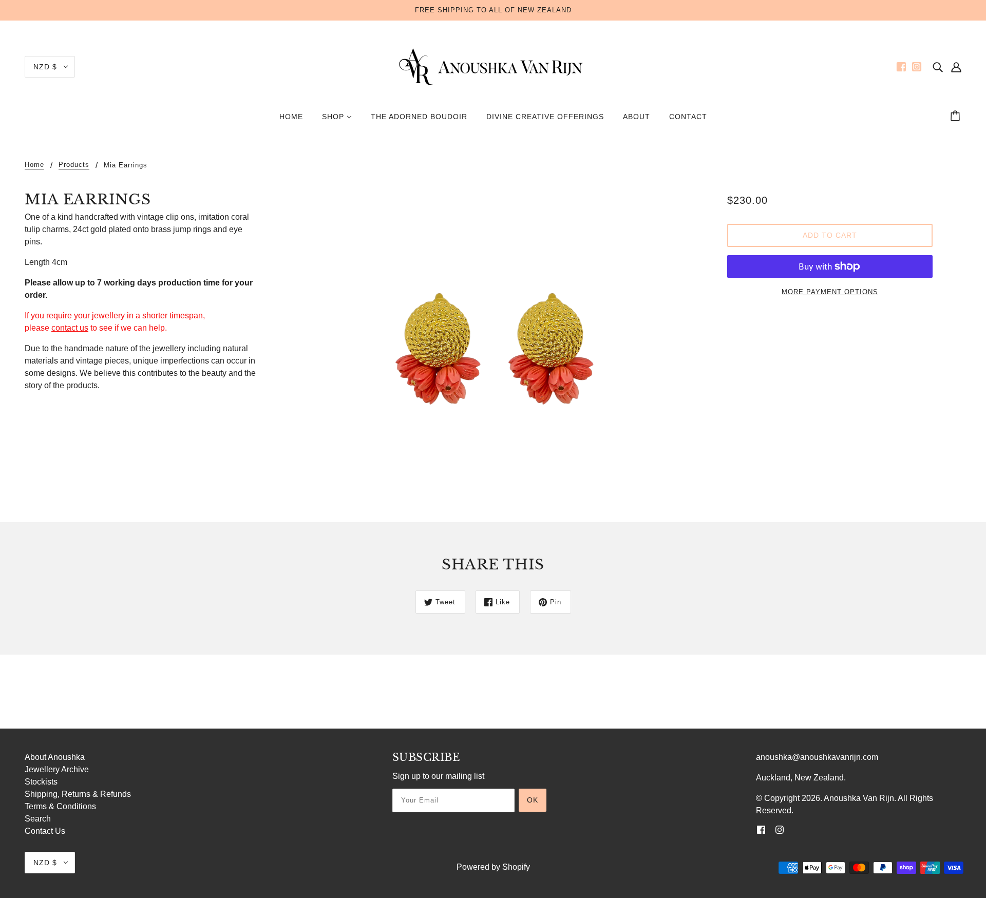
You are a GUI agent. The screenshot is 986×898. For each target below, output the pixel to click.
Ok (532, 800)
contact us (69, 327)
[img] (937, 66)
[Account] (956, 66)
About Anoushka (55, 757)
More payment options (830, 292)
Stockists (41, 781)
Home (34, 164)
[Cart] (957, 116)
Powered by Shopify (493, 867)
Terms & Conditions (60, 806)
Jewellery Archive (57, 769)
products (74, 164)
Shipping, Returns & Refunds (78, 794)
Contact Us (45, 831)
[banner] (493, 66)
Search (38, 818)
